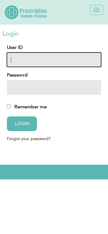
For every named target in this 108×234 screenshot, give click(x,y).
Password (17, 75)
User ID (15, 47)
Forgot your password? (29, 138)
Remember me (30, 107)
